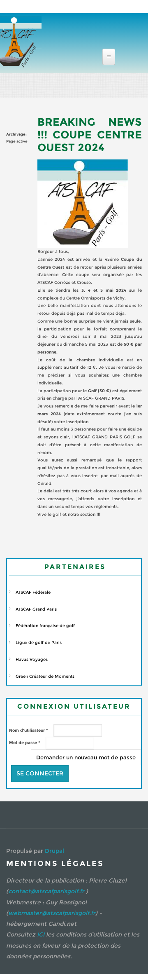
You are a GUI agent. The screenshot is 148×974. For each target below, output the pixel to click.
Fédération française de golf (45, 625)
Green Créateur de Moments (45, 676)
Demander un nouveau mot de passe (86, 757)
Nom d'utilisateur (28, 730)
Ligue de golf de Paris (39, 642)
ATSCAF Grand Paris (36, 609)
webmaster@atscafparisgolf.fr (51, 913)
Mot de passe (24, 742)
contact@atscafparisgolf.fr (46, 891)
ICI (40, 934)
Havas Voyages (32, 659)
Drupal (54, 851)
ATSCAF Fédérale (33, 592)
